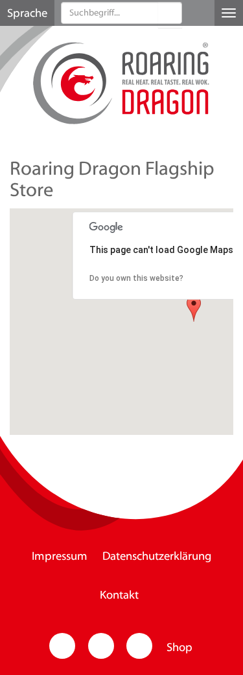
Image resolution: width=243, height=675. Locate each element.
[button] (170, 15)
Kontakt (119, 596)
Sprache (27, 14)
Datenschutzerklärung (156, 557)
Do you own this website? (136, 278)
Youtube (139, 646)
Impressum (59, 557)
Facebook (101, 646)
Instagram (62, 646)
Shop (179, 648)
